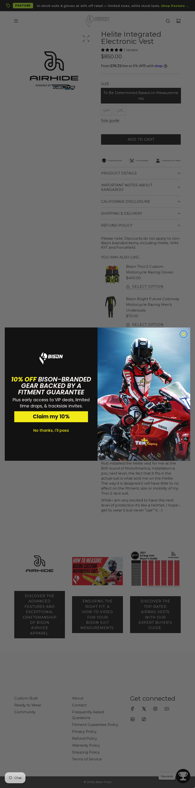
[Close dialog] (183, 334)
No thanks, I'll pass (51, 430)
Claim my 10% (51, 416)
